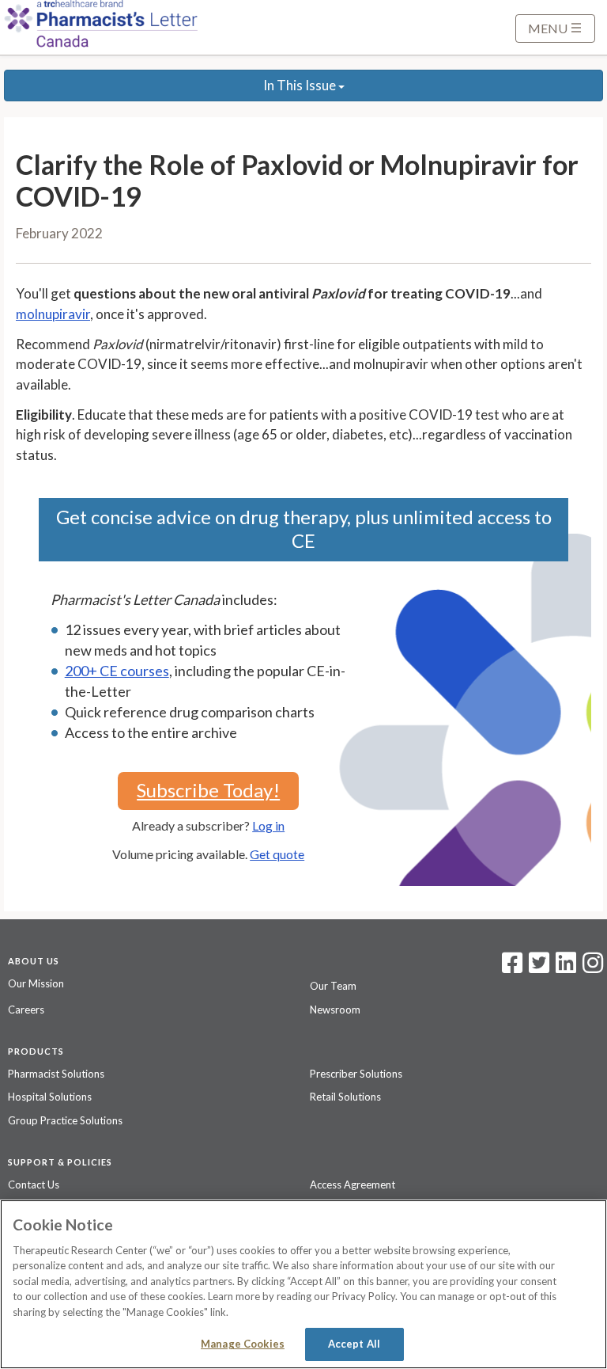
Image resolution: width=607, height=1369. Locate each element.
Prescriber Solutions (356, 1073)
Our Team (333, 985)
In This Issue (300, 85)
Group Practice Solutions (65, 1120)
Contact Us (33, 1184)
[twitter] (537, 967)
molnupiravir (53, 314)
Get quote (277, 853)
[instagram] (592, 967)
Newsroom (335, 1009)
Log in (268, 825)
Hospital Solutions (50, 1096)
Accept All (354, 1343)
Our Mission (36, 983)
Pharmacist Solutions (56, 1073)
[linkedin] (566, 967)
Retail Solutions (345, 1096)
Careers (26, 1009)
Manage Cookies (243, 1343)
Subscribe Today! (208, 789)
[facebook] (512, 967)
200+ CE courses (117, 670)
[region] (303, 1284)
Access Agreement (352, 1184)
